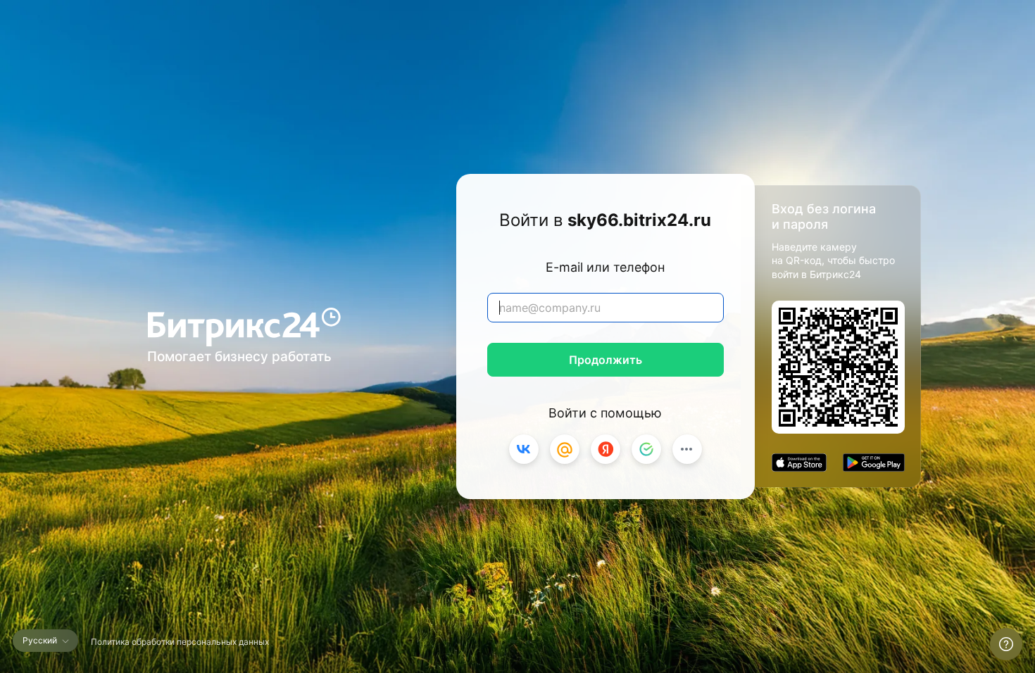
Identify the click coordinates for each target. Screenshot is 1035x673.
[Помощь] (1006, 644)
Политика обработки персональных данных (180, 641)
